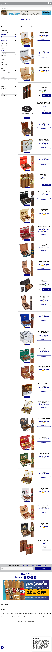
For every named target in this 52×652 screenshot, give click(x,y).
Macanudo (11, 16)
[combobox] (26, 8)
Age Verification (29, 619)
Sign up (43, 568)
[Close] (50, 638)
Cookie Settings (37, 645)
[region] (41, 644)
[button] (8, 29)
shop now (44, 39)
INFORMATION (3, 606)
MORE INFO (48, 231)
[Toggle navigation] (1, 3)
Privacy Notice (45, 648)
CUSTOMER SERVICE (4, 604)
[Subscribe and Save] (26, 589)
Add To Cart (46, 95)
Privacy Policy (23, 619)
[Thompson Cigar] (5, 3)
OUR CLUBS (3, 609)
